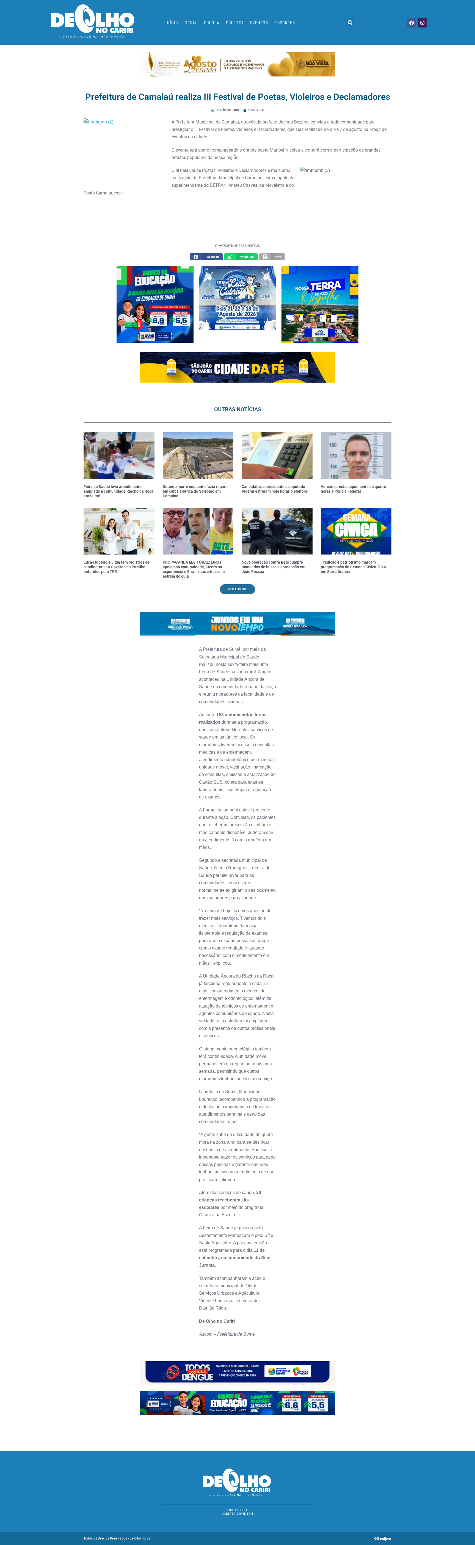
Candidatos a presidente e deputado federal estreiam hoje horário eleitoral (275, 488)
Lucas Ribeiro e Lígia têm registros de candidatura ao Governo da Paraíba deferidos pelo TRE (117, 567)
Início (171, 23)
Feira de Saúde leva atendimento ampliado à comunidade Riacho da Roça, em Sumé (119, 491)
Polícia (211, 23)
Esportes (285, 23)
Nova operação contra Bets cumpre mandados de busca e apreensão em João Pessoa (273, 567)
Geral (191, 23)
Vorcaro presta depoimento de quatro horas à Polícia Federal (353, 488)
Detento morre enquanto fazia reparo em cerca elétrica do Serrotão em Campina (195, 491)
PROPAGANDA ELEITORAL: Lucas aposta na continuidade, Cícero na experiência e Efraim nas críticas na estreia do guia (194, 569)
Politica (235, 23)
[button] (350, 22)
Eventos (259, 23)
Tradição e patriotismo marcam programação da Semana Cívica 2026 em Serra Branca (353, 567)
